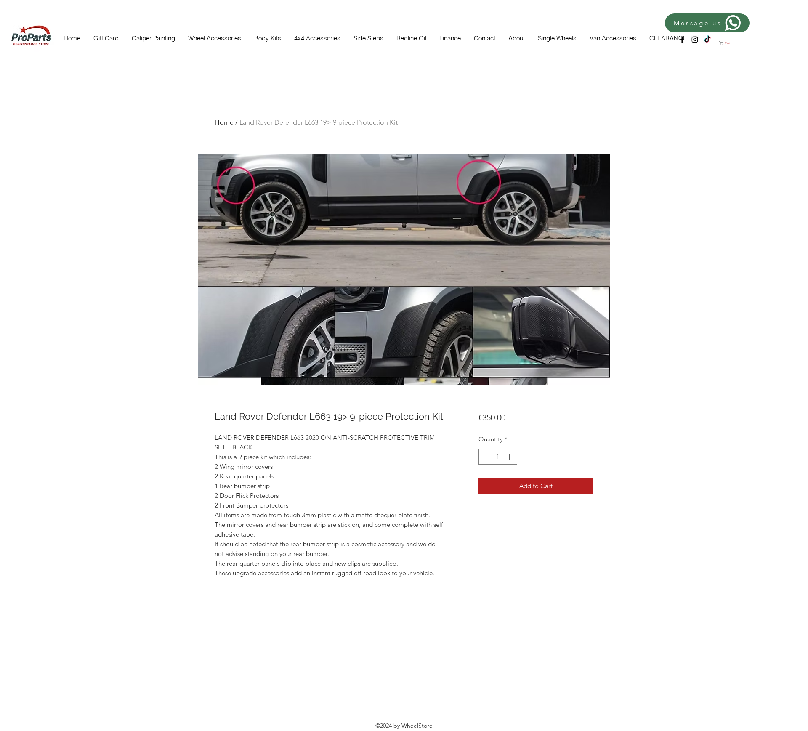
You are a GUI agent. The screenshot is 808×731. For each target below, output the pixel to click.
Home (224, 122)
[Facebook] (682, 39)
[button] (727, 43)
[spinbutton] (498, 457)
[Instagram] (695, 39)
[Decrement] (485, 457)
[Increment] (510, 457)
